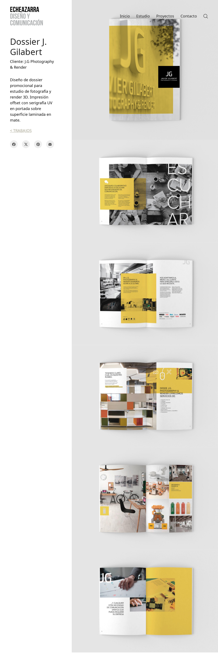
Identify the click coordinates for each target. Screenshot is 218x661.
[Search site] (205, 16)
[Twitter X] (26, 144)
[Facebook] (14, 144)
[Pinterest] (38, 144)
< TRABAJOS (21, 130)
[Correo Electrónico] (50, 144)
